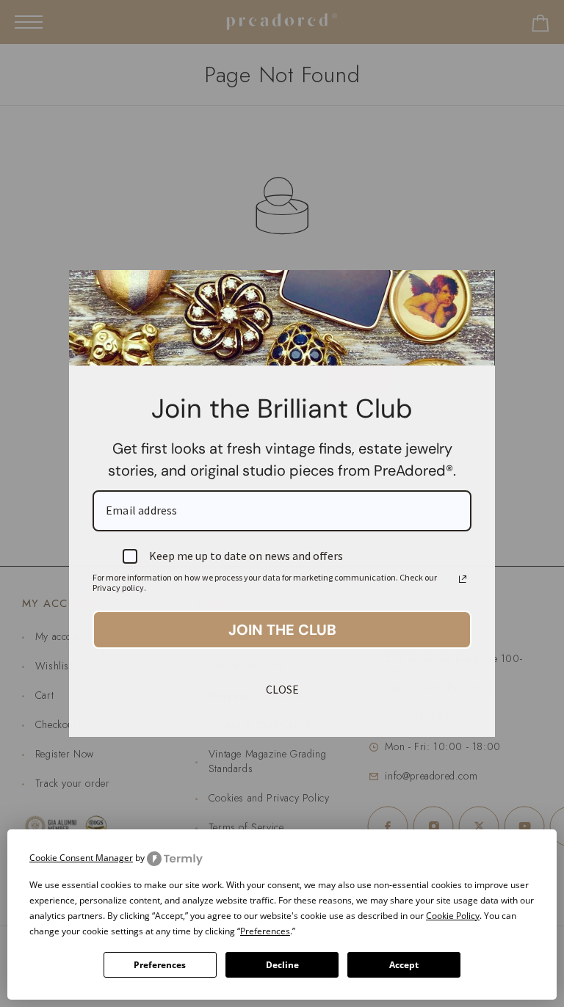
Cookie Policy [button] (453, 915)
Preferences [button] (265, 931)
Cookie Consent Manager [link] (81, 857)
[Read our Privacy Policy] (462, 579)
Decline (282, 965)
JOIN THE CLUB (282, 629)
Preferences (160, 965)
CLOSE (282, 689)
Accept (404, 965)
